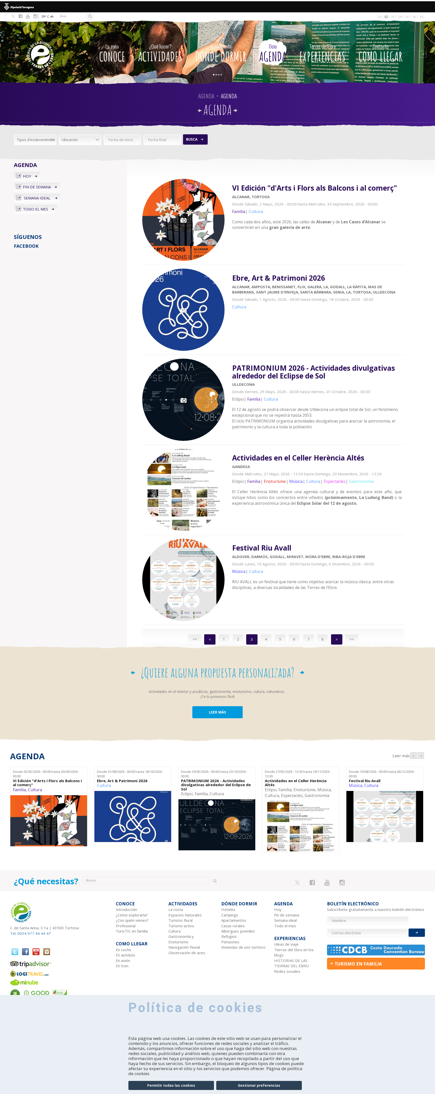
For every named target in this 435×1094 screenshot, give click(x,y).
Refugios (229, 936)
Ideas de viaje (286, 944)
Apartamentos (233, 920)
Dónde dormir (220, 53)
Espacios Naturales (185, 914)
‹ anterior (413, 755)
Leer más (318, 210)
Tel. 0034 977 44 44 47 (30, 933)
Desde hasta (46, 774)
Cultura (35, 789)
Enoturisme (304, 789)
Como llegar (380, 53)
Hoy (27, 176)
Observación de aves (186, 952)
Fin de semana (37, 186)
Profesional (125, 925)
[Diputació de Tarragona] (217, 6)
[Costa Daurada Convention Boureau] (376, 950)
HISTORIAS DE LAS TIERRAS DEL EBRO (291, 963)
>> (351, 639)
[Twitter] (13, 16)
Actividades (160, 53)
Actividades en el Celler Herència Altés (296, 783)
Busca (192, 139)
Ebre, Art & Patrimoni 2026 (122, 781)
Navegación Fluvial (184, 947)
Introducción (126, 909)
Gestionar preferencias (259, 1085)
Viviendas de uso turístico (243, 947)
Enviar (417, 933)
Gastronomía (317, 795)
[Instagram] (35, 16)
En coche (123, 949)
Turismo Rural (180, 920)
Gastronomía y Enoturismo (181, 939)
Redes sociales (287, 971)
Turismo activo (181, 925)
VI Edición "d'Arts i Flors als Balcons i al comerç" (47, 783)
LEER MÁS (217, 712)
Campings (229, 914)
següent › (421, 755)
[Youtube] (28, 16)
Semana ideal (37, 197)
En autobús (125, 954)
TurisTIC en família (132, 931)
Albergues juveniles (238, 931)
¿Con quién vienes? (132, 920)
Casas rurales (233, 925)
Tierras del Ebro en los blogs (294, 952)
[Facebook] (20, 16)
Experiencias (322, 53)
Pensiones (230, 941)
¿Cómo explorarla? (132, 914)
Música (324, 789)
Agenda (272, 53)
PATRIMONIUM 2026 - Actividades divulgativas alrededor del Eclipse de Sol (216, 785)
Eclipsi (187, 793)
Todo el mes (35, 209)
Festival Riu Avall (364, 781)
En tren (122, 965)
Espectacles (292, 795)
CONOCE (112, 53)
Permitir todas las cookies (171, 1085)
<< (195, 639)
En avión (123, 960)
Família (19, 789)
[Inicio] (50, 47)
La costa (175, 909)
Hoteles (228, 909)
